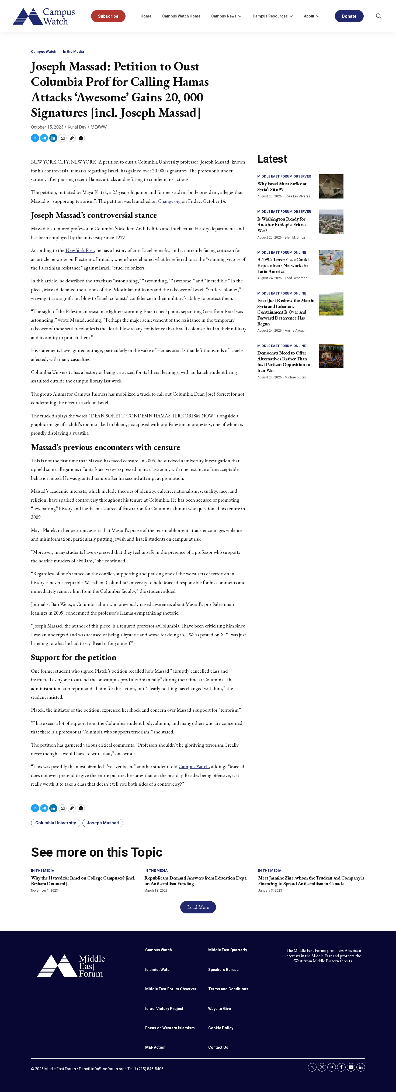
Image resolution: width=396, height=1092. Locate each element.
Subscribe (108, 16)
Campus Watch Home (181, 16)
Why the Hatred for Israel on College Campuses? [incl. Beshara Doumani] (83, 881)
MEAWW (99, 127)
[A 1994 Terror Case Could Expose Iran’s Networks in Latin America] (331, 262)
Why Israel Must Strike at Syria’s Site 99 (282, 186)
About (309, 16)
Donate (349, 16)
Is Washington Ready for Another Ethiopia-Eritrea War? (281, 224)
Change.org (169, 201)
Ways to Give (219, 1008)
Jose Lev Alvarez (297, 196)
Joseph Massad (103, 822)
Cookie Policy (220, 1028)
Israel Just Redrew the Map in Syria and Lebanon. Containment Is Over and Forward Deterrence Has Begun (286, 312)
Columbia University (55, 822)
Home (146, 16)
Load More (198, 907)
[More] (240, 16)
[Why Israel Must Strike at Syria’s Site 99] (331, 186)
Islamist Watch (158, 969)
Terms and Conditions (228, 989)
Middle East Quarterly (227, 950)
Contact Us (218, 1047)
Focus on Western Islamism (170, 1028)
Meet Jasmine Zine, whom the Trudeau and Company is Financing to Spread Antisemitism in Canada (311, 881)
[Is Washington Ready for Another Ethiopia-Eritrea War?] (331, 222)
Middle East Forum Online (281, 252)
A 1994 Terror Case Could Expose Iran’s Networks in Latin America (282, 265)
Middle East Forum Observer (284, 176)
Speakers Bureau (223, 969)
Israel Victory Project (164, 1008)
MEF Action (155, 1047)
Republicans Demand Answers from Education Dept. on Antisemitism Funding (195, 881)
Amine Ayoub (294, 330)
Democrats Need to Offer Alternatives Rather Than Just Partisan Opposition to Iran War (283, 361)
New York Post (79, 250)
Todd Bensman (296, 278)
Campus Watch (43, 51)
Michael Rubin (295, 377)
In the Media (73, 51)
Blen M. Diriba (295, 237)
